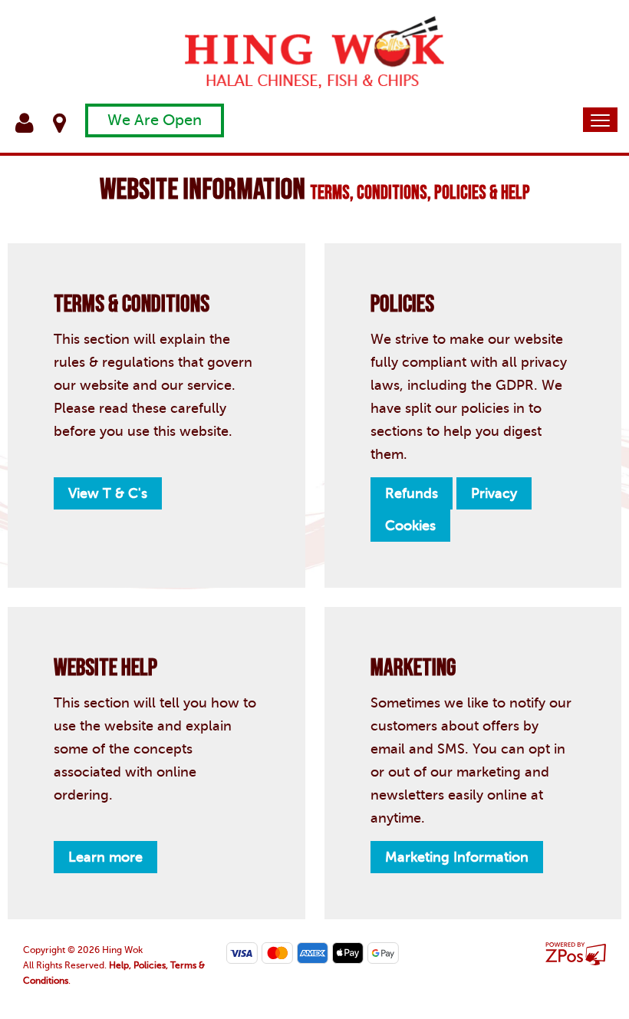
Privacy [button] (494, 493)
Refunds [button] (411, 493)
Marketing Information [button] (457, 857)
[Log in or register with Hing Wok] (34, 123)
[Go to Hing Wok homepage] (314, 51)
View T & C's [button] (107, 493)
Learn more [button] (105, 857)
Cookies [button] (410, 525)
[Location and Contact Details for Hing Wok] (69, 123)
